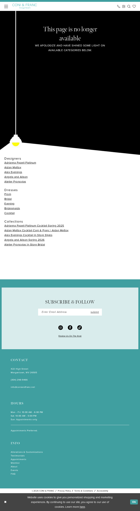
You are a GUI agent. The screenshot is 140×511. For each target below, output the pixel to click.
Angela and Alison (16, 177)
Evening (9, 204)
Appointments (18, 459)
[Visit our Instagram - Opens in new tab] (60, 327)
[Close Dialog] (5, 502)
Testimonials (18, 455)
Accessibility (102, 490)
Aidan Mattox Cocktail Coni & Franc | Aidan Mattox (36, 230)
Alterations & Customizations (27, 452)
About (14, 466)
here (82, 507)
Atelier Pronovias (15, 182)
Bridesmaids (12, 208)
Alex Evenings (13, 172)
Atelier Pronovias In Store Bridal (24, 245)
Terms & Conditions (83, 490)
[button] (6, 6)
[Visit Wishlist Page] (134, 6)
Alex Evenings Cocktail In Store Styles (28, 235)
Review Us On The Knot (70, 335)
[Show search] (128, 6)
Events (14, 470)
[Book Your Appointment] (123, 6)
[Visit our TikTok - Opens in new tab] (79, 327)
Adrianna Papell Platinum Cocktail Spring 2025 (34, 226)
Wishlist (15, 463)
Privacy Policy (64, 490)
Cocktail (9, 213)
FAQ (13, 474)
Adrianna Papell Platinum (20, 163)
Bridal (8, 199)
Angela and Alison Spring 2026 (24, 240)
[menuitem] (6, 6)
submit (95, 312)
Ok (134, 502)
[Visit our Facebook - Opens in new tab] (70, 327)
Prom (7, 194)
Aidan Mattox (12, 167)
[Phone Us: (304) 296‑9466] (118, 6)
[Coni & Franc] (24, 6)
